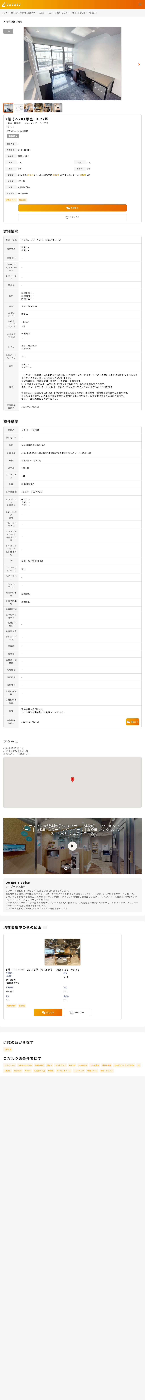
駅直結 (50, 1070)
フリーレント (10, 1065)
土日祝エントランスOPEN (124, 1065)
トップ (4, 13)
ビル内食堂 (94, 1065)
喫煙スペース (92, 1070)
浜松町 (30, 174)
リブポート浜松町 (78, 13)
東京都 (41, 13)
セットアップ (61, 1065)
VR (138, 1065)
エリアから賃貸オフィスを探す (23, 13)
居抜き (49, 1065)
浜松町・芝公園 (61, 13)
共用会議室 (106, 1065)
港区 (49, 13)
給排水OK (17, 1070)
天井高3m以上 (39, 1070)
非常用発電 (83, 1065)
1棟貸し (8, 1070)
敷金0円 (72, 1065)
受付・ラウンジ (107, 1070)
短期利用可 (39, 1065)
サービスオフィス (63, 1070)
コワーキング (79, 1070)
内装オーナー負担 (25, 1065)
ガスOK (27, 1070)
